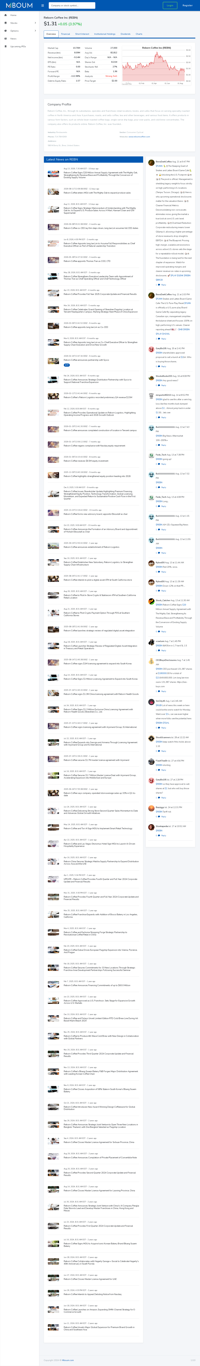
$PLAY (173, 275)
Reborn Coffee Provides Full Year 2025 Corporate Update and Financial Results (100, 294)
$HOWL (166, 334)
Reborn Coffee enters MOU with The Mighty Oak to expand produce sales (97, 192)
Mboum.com (68, 1360)
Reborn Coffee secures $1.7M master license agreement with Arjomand (96, 760)
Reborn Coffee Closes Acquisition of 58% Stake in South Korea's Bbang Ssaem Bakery (100, 1090)
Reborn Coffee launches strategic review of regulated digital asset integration (99, 630)
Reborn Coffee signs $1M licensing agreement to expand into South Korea (98, 663)
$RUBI (159, 705)
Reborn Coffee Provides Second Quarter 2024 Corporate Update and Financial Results (100, 1174)
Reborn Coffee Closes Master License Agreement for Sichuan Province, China (99, 1142)
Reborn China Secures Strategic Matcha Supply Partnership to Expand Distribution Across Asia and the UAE (101, 862)
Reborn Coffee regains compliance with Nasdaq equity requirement (94, 445)
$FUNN (159, 166)
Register (188, 5)
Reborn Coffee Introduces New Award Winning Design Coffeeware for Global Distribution (99, 1108)
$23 (158, 677)
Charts (139, 34)
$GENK (180, 275)
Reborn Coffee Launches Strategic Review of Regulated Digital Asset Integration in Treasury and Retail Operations (100, 647)
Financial (65, 34)
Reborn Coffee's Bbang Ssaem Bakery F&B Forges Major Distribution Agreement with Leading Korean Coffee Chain (101, 1072)
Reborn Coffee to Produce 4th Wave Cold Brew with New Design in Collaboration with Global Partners (101, 1037)
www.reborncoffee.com (139, 136)
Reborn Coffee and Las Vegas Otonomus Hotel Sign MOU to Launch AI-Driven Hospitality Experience (99, 845)
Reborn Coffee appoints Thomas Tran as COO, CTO (87, 261)
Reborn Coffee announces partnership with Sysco (86, 360)
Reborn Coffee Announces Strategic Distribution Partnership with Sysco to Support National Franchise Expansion (98, 381)
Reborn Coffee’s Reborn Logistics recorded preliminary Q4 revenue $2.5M (98, 397)
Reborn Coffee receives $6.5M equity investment (86, 461)
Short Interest (82, 34)
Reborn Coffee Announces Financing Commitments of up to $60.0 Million (97, 985)
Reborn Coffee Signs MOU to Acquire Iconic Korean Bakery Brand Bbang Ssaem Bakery (100, 1245)
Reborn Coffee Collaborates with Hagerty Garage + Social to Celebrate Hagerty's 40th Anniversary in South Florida (101, 1262)
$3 (167, 714)
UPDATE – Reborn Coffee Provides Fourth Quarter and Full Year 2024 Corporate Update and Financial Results (100, 880)
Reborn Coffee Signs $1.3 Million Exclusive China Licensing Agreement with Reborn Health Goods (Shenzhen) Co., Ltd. (98, 710)
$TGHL (166, 723)
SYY (67, 365)
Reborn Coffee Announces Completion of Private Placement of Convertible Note (100, 1157)
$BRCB (159, 280)
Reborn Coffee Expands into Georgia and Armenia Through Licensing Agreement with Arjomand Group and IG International (100, 743)
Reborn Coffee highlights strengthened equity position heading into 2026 (97, 476)
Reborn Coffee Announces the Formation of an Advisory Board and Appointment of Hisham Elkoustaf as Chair (100, 530)
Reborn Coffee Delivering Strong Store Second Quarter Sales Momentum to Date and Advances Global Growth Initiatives (101, 812)
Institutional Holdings (104, 34)
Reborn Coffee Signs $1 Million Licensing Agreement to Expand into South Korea (101, 679)
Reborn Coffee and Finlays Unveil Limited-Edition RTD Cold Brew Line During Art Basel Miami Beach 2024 (101, 1019)
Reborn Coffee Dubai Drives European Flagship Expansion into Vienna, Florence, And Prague (100, 951)
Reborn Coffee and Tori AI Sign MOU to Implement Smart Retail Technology (98, 828)
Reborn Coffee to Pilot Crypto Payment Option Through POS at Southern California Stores (97, 614)
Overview (51, 34)
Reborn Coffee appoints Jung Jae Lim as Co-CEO (86, 327)
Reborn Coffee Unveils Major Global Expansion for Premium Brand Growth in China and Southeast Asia (99, 1328)
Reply (163, 285)
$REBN (187, 275)
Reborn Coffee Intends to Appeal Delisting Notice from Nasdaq (92, 1294)
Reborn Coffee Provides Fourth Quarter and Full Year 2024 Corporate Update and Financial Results (101, 898)
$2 (182, 357)
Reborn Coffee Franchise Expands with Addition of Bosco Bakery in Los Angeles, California (101, 915)
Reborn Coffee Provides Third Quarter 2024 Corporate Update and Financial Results (99, 1055)
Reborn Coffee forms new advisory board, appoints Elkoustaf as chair (96, 514)
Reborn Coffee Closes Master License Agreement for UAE (90, 1279)
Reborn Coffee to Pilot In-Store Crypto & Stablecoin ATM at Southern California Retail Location (100, 596)
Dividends (125, 34)
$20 (184, 604)
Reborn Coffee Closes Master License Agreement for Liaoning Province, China (99, 1190)
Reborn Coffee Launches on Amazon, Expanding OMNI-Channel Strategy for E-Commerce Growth (100, 1311)
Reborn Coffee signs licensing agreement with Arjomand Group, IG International (100, 727)
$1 (157, 412)
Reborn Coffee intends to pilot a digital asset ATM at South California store (98, 580)
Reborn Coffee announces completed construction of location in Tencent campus (100, 430)
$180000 (162, 673)
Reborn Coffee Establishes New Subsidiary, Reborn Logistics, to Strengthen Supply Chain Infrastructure (98, 563)
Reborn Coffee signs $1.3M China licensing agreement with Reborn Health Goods (101, 694)
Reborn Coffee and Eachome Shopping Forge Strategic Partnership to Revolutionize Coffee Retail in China (95, 933)
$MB (180, 329)
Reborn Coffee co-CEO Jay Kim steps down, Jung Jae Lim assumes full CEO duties (101, 228)
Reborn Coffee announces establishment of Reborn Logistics (91, 547)
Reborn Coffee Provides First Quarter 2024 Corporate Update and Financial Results (98, 1227)
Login (170, 5)
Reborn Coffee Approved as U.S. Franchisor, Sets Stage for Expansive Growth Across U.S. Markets (99, 1002)
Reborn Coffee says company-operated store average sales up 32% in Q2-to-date (100, 794)
